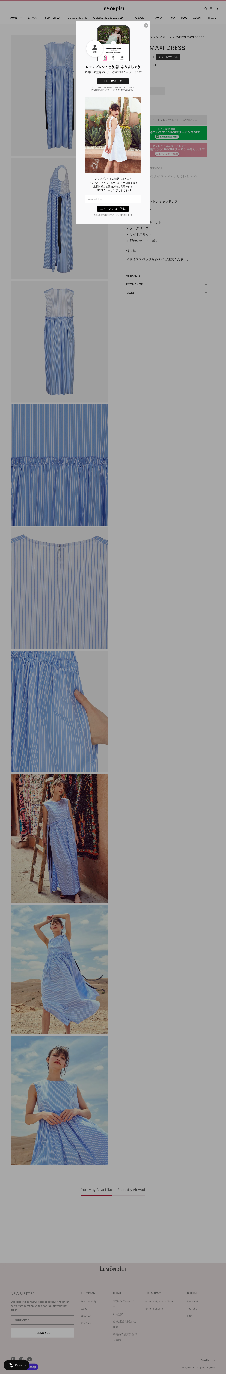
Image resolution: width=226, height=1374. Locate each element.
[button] (146, 25)
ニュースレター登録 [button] (113, 209)
